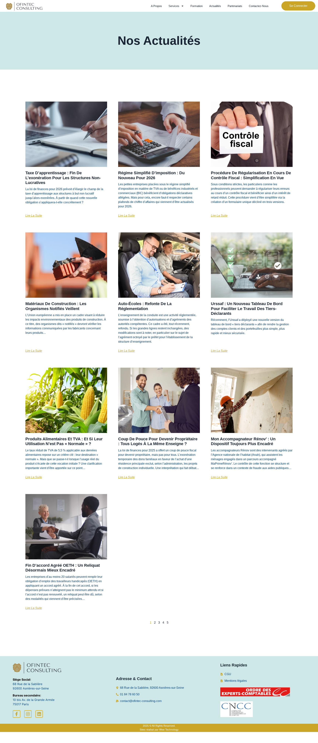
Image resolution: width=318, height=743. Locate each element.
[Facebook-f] (16, 714)
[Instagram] (28, 714)
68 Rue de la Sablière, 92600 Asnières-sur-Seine (152, 687)
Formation (196, 6)
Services (174, 6)
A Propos (156, 6)
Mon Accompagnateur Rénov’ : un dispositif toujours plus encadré (243, 441)
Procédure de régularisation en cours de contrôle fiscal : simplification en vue (251, 175)
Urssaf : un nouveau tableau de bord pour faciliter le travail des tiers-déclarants (246, 308)
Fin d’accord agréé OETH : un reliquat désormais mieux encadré (62, 567)
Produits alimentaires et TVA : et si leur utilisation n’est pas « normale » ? (64, 441)
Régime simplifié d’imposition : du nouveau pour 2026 (151, 175)
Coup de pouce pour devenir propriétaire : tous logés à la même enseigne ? (157, 441)
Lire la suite (33, 215)
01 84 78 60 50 (129, 694)
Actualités (215, 6)
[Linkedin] (39, 714)
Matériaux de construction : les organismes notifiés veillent (55, 306)
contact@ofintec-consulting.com (141, 701)
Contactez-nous (258, 6)
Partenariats (235, 6)
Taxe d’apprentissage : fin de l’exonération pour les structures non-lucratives (63, 178)
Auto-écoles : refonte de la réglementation (145, 306)
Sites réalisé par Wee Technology (159, 729)
